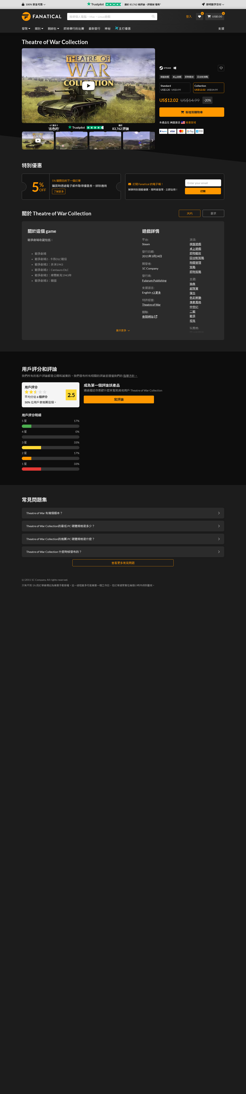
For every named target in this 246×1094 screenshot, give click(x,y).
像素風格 (195, 302)
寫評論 (119, 399)
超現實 (194, 288)
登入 (189, 16)
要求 (213, 213)
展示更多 (121, 330)
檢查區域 (191, 122)
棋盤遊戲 (164, 77)
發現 (25, 28)
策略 (192, 267)
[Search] (153, 16)
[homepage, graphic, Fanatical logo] (41, 16)
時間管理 (195, 262)
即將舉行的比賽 (74, 28)
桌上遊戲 (177, 77)
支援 (221, 28)
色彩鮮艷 (195, 297)
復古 (192, 293)
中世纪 (194, 307)
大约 (190, 213)
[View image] (38, 140)
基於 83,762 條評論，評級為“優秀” (142, 4)
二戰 (192, 311)
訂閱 (202, 191)
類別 (38, 28)
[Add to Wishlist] (221, 68)
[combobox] (123, 16)
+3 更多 (156, 292)
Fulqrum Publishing (154, 280)
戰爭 (192, 316)
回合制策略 (202, 77)
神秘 (108, 28)
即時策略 (195, 271)
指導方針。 (130, 375)
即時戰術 (189, 77)
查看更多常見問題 (123, 563)
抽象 (192, 284)
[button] (34, 4)
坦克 (192, 320)
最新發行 (94, 28)
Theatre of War (151, 304)
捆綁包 (52, 28)
